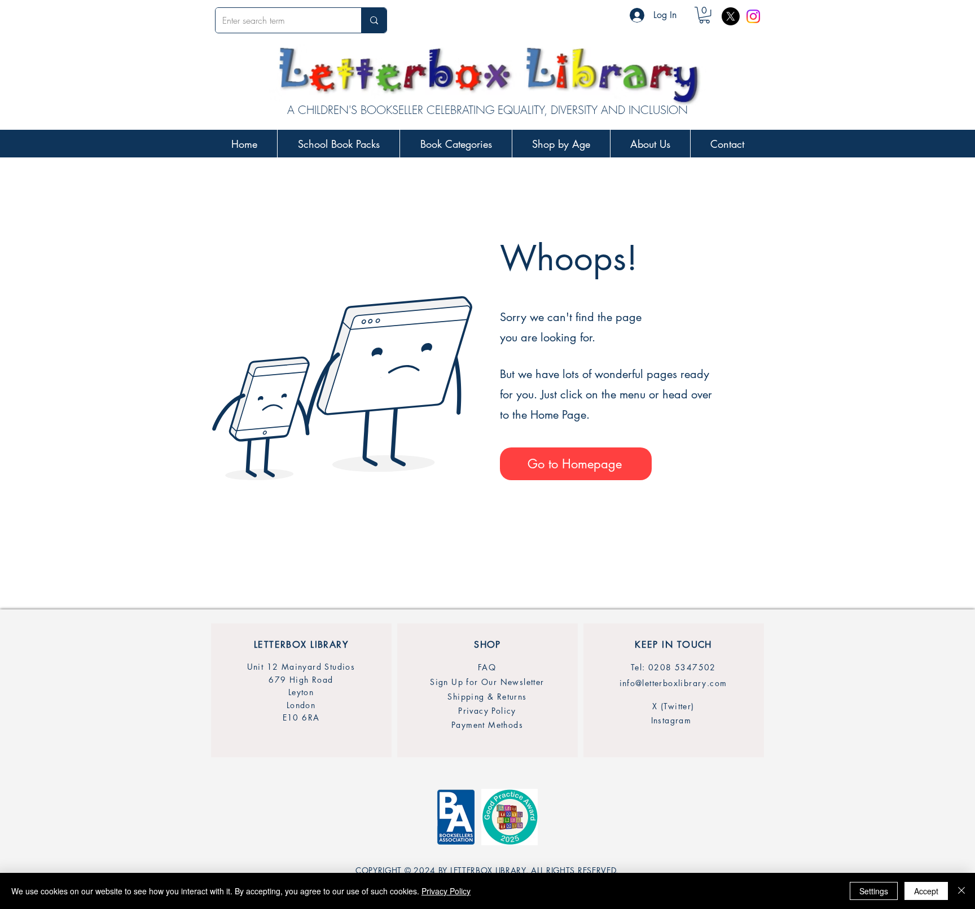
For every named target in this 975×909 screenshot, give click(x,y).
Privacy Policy (446, 891)
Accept (926, 891)
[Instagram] (753, 16)
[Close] (961, 891)
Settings (873, 891)
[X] (731, 16)
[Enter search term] (374, 20)
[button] (704, 15)
